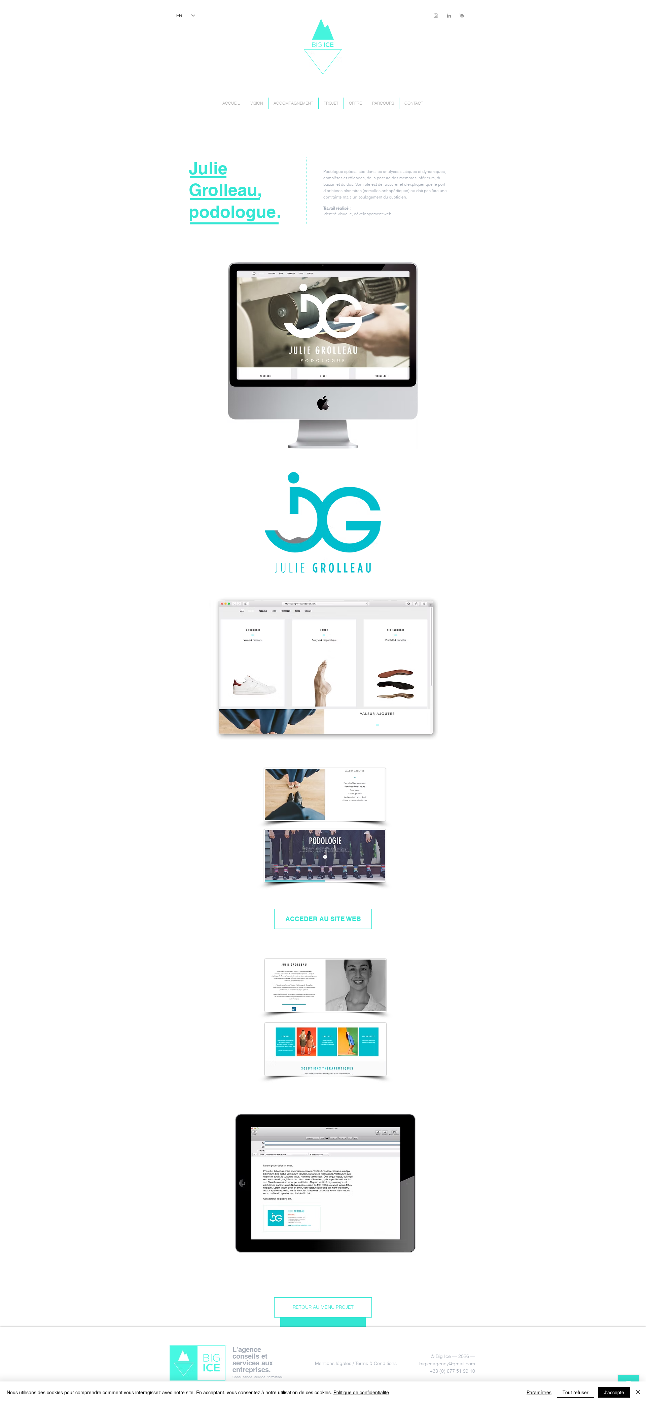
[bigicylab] (436, 16)
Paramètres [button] (539, 1392)
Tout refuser (575, 1392)
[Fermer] (638, 1392)
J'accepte (614, 1392)
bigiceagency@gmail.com (447, 1364)
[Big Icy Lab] (462, 16)
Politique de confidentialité (361, 1392)
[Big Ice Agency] (449, 16)
